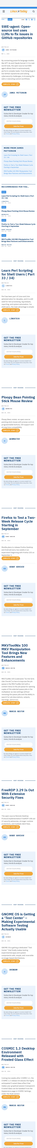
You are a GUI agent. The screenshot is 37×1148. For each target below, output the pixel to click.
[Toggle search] (33, 11)
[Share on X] (29, 19)
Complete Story (9, 84)
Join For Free (18, 126)
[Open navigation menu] (3, 11)
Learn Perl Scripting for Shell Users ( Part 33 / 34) (18, 197)
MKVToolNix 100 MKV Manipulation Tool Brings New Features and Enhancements (17, 240)
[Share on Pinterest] (32, 19)
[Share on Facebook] (26, 19)
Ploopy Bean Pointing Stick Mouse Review (18, 161)
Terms (7, 133)
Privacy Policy (15, 133)
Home (3, 19)
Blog (10, 19)
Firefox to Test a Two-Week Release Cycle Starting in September (18, 225)
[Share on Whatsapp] (34, 19)
